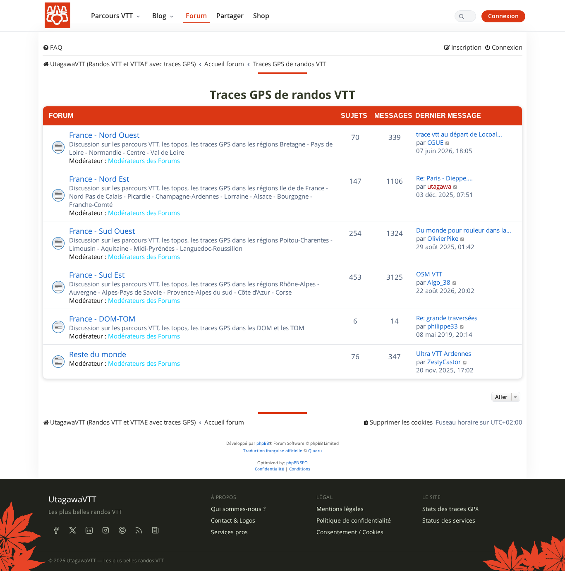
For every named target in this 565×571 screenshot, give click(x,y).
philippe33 (442, 326)
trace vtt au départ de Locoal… (459, 134)
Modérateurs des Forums (144, 160)
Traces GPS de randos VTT (282, 94)
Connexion (503, 16)
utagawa (439, 186)
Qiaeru (315, 450)
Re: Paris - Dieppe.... (444, 178)
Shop (261, 15)
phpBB (262, 443)
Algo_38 (438, 282)
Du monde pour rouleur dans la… (463, 230)
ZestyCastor (444, 361)
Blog (160, 15)
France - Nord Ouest (104, 135)
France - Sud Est (96, 275)
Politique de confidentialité (353, 520)
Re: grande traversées (446, 318)
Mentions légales (340, 509)
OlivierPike (442, 238)
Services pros (229, 532)
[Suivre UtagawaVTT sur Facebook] (55, 530)
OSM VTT (429, 274)
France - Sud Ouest (102, 231)
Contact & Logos (233, 520)
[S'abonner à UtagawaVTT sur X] (72, 530)
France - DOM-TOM (102, 319)
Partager (230, 15)
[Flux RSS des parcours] (138, 530)
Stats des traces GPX (450, 509)
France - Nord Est (99, 179)
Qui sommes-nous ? (238, 509)
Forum (196, 15)
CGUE (435, 142)
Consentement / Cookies (349, 532)
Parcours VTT (112, 15)
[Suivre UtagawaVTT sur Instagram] (105, 530)
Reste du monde (97, 354)
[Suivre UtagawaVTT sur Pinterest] (122, 530)
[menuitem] (52, 48)
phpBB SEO (297, 462)
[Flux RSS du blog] (155, 530)
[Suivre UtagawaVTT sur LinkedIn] (88, 530)
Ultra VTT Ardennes (443, 353)
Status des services (448, 520)
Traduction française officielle (272, 450)
